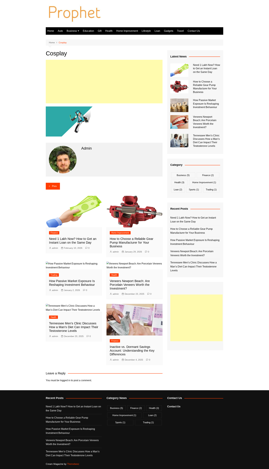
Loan (157, 31)
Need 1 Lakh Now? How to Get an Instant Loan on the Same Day (206, 68)
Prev (54, 186)
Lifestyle (146, 31)
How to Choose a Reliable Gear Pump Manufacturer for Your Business (131, 242)
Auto (60, 31)
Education (88, 31)
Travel (180, 31)
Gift (99, 31)
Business (72, 31)
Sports (194, 189)
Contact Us (194, 31)
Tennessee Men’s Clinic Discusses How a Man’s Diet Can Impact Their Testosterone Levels (73, 327)
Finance (54, 233)
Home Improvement (127, 31)
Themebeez (73, 464)
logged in (65, 380)
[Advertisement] (104, 81)
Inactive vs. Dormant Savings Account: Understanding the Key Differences (132, 350)
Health (109, 31)
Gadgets (168, 31)
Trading (54, 275)
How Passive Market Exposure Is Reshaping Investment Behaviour (206, 103)
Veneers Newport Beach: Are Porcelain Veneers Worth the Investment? (130, 284)
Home (50, 31)
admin (55, 248)
